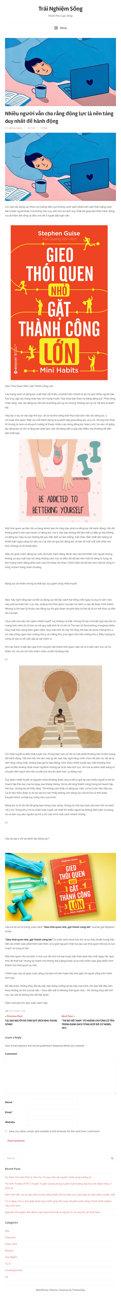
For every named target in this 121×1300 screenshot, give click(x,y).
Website (10, 1122)
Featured (10, 1237)
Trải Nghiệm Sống (61, 8)
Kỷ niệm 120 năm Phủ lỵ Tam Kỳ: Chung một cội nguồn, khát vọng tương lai (48, 1177)
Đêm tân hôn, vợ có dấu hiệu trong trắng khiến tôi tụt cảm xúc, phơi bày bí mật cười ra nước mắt (60, 1194)
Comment (11, 1053)
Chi (33, 128)
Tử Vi (8, 1263)
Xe (6, 1276)
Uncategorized (13, 1270)
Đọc (45, 128)
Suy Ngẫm (11, 1257)
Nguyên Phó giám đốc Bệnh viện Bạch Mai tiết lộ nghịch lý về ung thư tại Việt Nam (52, 1212)
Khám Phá (11, 1244)
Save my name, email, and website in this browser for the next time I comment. (54, 1131)
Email (9, 1112)
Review (9, 1250)
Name (9, 1102)
